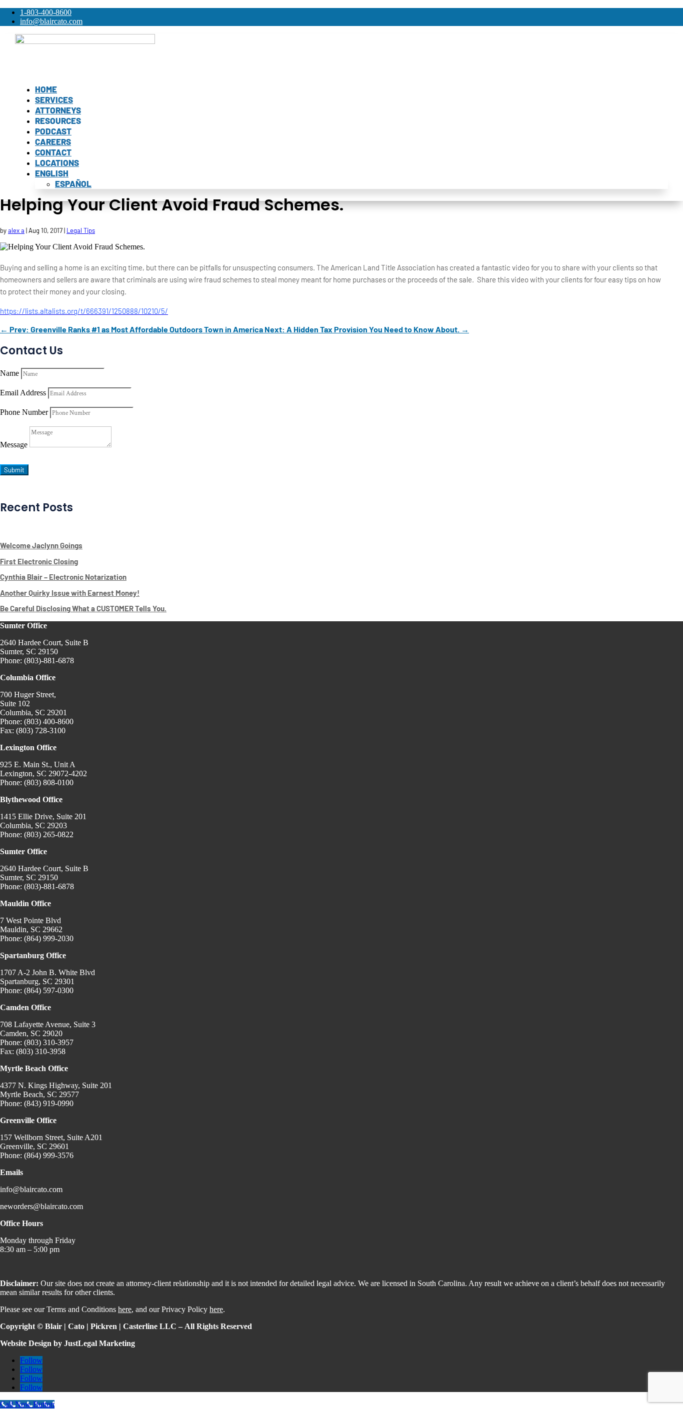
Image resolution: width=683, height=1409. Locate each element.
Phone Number (24, 412)
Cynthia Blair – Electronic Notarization (63, 576)
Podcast (53, 131)
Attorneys (58, 110)
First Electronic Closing (39, 561)
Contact (53, 152)
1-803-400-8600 (46, 12)
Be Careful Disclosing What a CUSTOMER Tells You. (83, 608)
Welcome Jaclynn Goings (41, 545)
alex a (16, 230)
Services (54, 99)
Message (14, 444)
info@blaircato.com (51, 21)
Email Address (23, 392)
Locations (57, 162)
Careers (53, 141)
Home (46, 89)
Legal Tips (80, 230)
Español (73, 183)
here (125, 1309)
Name (9, 373)
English (51, 173)
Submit (14, 470)
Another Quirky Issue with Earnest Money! (70, 592)
